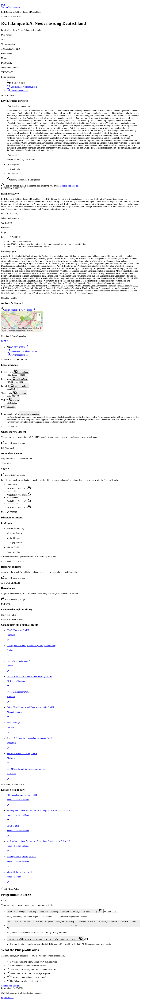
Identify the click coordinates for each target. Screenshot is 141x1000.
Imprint (4, 997)
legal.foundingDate (20, 386)
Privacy (10, 997)
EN (5, 5)
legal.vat (16, 400)
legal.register (23, 372)
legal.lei (12, 407)
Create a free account (69, 186)
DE (2, 5)
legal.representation (31, 414)
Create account (13, 7)
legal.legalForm (21, 379)
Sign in (4, 7)
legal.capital (21, 393)
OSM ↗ (4, 341)
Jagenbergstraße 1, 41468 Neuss (18, 310)
